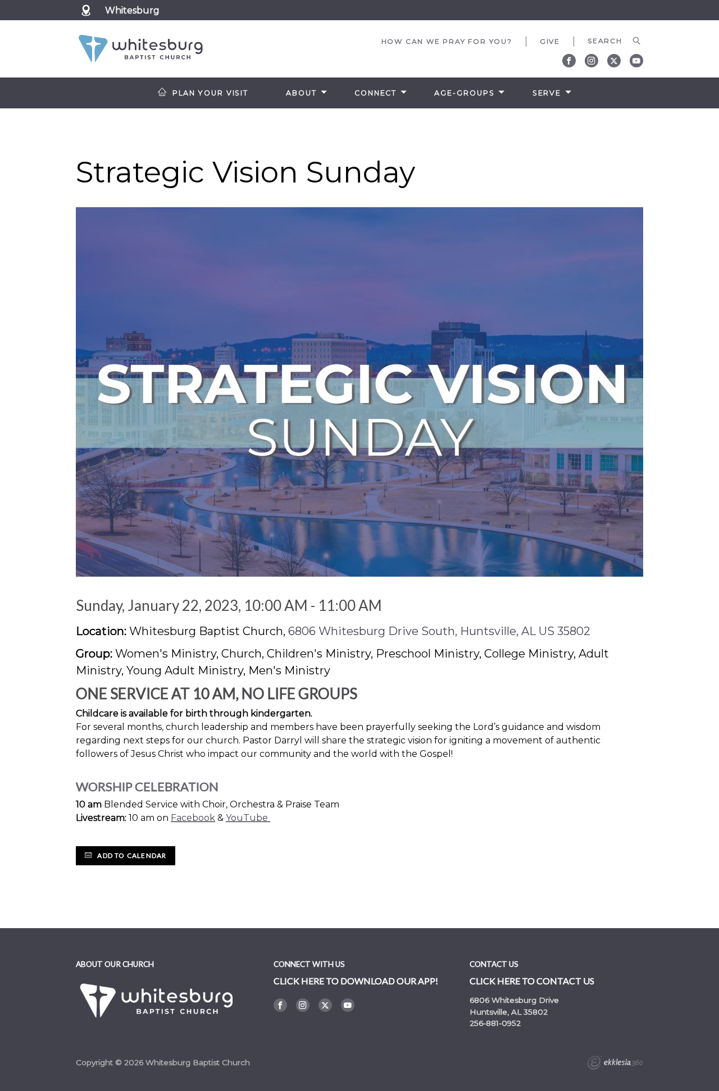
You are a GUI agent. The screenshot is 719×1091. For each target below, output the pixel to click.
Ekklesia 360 (615, 1064)
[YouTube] (636, 60)
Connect (375, 93)
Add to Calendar (130, 855)
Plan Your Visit (210, 93)
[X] (614, 60)
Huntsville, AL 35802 (509, 1011)
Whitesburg (132, 10)
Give (550, 41)
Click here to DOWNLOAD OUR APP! (356, 980)
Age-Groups (464, 93)
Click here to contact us (532, 980)
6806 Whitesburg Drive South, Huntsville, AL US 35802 (439, 631)
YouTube (247, 817)
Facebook (193, 817)
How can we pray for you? (446, 41)
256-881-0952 (495, 1023)
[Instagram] (591, 60)
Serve (547, 93)
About (301, 93)
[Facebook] (569, 60)
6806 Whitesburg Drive (514, 1000)
